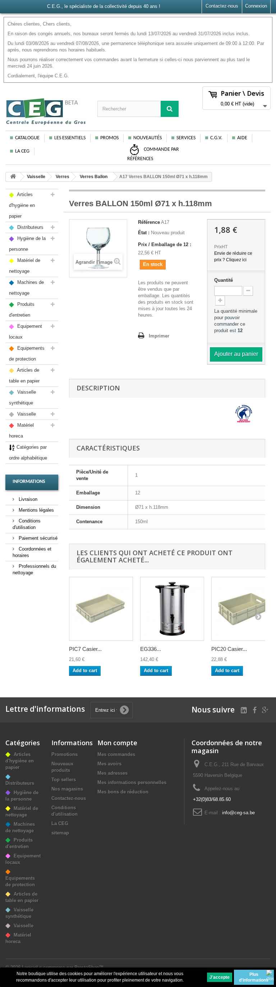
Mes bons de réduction (122, 791)
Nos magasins (67, 789)
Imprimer (159, 336)
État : (144, 232)
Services (186, 138)
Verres (62, 176)
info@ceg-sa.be (238, 812)
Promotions (64, 754)
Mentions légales (35, 510)
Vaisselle (36, 176)
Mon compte (117, 742)
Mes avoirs (109, 763)
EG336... (150, 649)
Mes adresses (112, 773)
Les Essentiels (70, 138)
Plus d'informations (253, 977)
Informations (29, 481)
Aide (242, 138)
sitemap (60, 833)
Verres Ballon (93, 176)
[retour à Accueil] (13, 176)
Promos (109, 138)
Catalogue (27, 138)
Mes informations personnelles (131, 782)
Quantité (223, 280)
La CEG (22, 151)
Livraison (27, 499)
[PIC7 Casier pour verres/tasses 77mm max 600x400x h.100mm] (101, 609)
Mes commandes (116, 754)
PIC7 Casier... (85, 649)
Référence (149, 222)
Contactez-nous (222, 6)
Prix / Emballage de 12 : (164, 244)
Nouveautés (147, 138)
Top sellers (63, 779)
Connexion (256, 6)
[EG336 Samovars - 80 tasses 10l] (172, 609)
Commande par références (153, 154)
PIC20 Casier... (229, 649)
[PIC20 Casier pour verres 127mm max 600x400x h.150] (243, 609)
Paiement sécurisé (37, 538)
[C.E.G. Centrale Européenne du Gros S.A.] (46, 111)
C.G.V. (216, 138)
